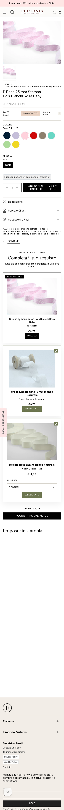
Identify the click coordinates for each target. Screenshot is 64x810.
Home (6, 84)
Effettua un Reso (12, 747)
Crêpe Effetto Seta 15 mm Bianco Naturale (32, 393)
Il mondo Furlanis (15, 732)
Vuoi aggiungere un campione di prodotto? (27, 177)
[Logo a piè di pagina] (7, 707)
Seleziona (12, 480)
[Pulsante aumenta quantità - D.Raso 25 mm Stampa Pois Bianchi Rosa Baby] (18, 187)
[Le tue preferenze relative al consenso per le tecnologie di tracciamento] (3, 422)
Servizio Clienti (17, 210)
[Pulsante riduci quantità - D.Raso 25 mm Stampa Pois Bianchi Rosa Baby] (6, 187)
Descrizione (15, 201)
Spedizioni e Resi (18, 219)
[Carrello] (60, 12)
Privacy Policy (10, 757)
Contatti (7, 767)
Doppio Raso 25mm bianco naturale (32, 464)
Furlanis (8, 721)
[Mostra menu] (4, 12)
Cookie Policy (10, 762)
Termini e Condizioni (14, 752)
